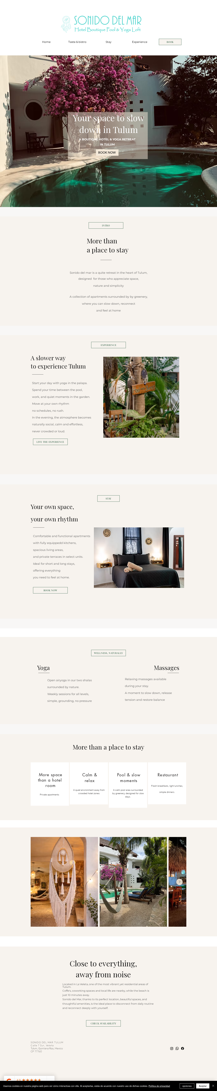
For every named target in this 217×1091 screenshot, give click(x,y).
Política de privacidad (159, 1086)
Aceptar (203, 1086)
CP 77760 (36, 1051)
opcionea (187, 1086)
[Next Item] (179, 882)
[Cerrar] (213, 1085)
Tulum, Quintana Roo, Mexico (47, 1048)
